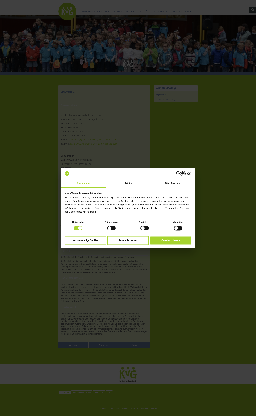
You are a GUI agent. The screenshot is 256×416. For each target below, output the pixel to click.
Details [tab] (128, 183)
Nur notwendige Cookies (85, 240)
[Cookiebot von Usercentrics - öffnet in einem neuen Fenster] (178, 173)
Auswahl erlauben (128, 240)
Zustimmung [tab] (83, 183)
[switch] (111, 228)
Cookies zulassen (170, 240)
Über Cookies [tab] (172, 183)
